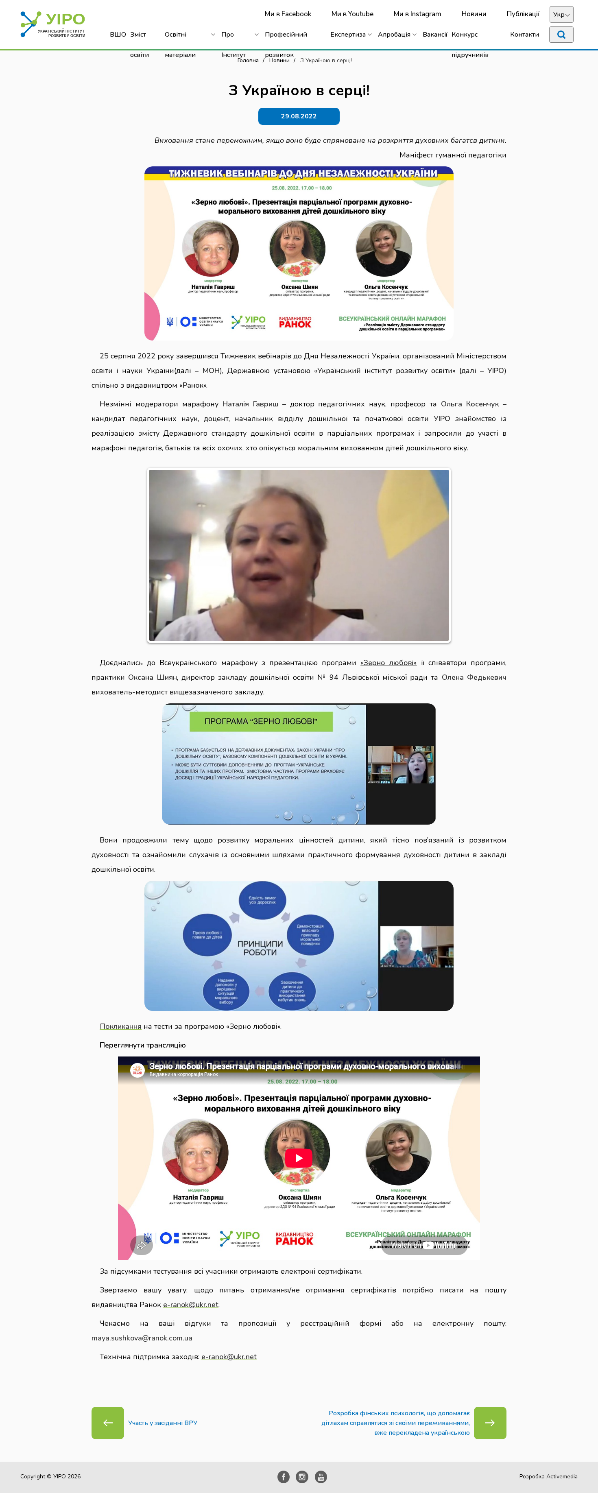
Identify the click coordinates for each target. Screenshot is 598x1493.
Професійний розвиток (286, 37)
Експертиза (348, 34)
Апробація (394, 34)
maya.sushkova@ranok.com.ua (142, 1338)
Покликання (121, 1026)
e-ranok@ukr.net (190, 1305)
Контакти (524, 34)
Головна (248, 60)
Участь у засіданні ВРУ (162, 1423)
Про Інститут (233, 37)
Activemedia (562, 1476)
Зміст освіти (139, 37)
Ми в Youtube (352, 14)
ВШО (118, 34)
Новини (474, 14)
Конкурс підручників (470, 37)
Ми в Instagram (417, 14)
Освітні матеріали (180, 37)
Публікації (523, 14)
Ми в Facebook (288, 14)
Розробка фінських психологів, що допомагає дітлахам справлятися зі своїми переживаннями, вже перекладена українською (395, 1423)
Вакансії (435, 34)
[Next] (436, 555)
